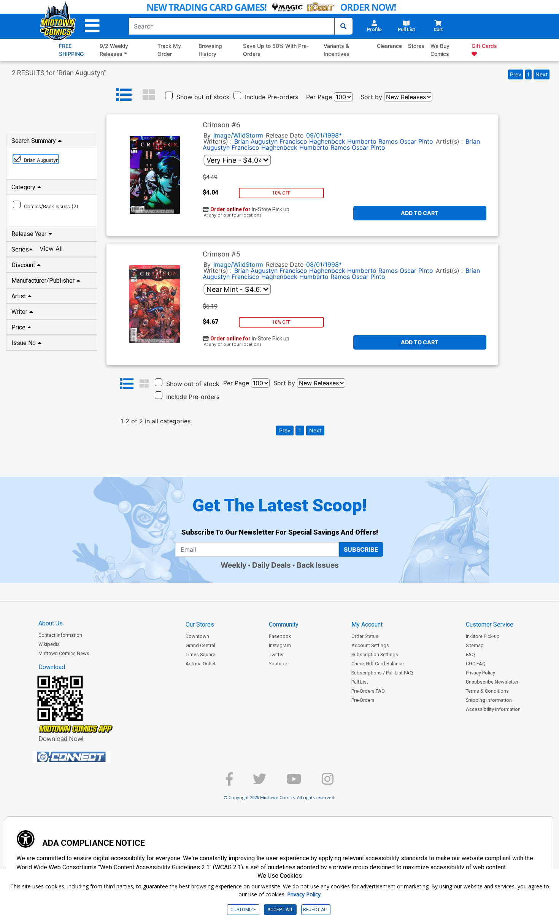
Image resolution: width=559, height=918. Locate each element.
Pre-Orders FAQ (368, 691)
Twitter (276, 654)
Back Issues (318, 565)
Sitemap (475, 645)
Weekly (233, 565)
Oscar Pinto (416, 141)
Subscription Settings (374, 654)
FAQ (470, 654)
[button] (92, 26)
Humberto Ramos (372, 141)
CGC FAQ (476, 663)
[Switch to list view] (124, 95)
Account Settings (370, 645)
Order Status (364, 636)
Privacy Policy (480, 673)
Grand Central (200, 645)
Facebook (280, 636)
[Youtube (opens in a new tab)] (294, 782)
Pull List (359, 682)
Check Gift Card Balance (377, 663)
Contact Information (60, 635)
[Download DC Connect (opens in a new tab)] (85, 757)
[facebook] (229, 782)
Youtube (278, 663)
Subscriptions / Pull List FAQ (382, 673)
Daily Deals (271, 565)
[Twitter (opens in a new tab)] (259, 782)
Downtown (197, 636)
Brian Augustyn (256, 141)
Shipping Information (489, 700)
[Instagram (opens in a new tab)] (328, 782)
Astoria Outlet (201, 663)
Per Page (319, 97)
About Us (50, 623)
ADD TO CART (419, 213)
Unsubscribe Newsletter (492, 682)
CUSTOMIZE (243, 909)
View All (51, 248)
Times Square (200, 654)
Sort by (371, 97)
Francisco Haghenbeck (312, 141)
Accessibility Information (493, 709)
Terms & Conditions (487, 691)
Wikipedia (49, 644)
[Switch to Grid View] (148, 95)
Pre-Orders (363, 700)
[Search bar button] (343, 26)
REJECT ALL (316, 909)
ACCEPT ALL (280, 909)
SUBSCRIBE (361, 549)
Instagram (280, 645)
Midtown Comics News (63, 653)
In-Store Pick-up (483, 636)
